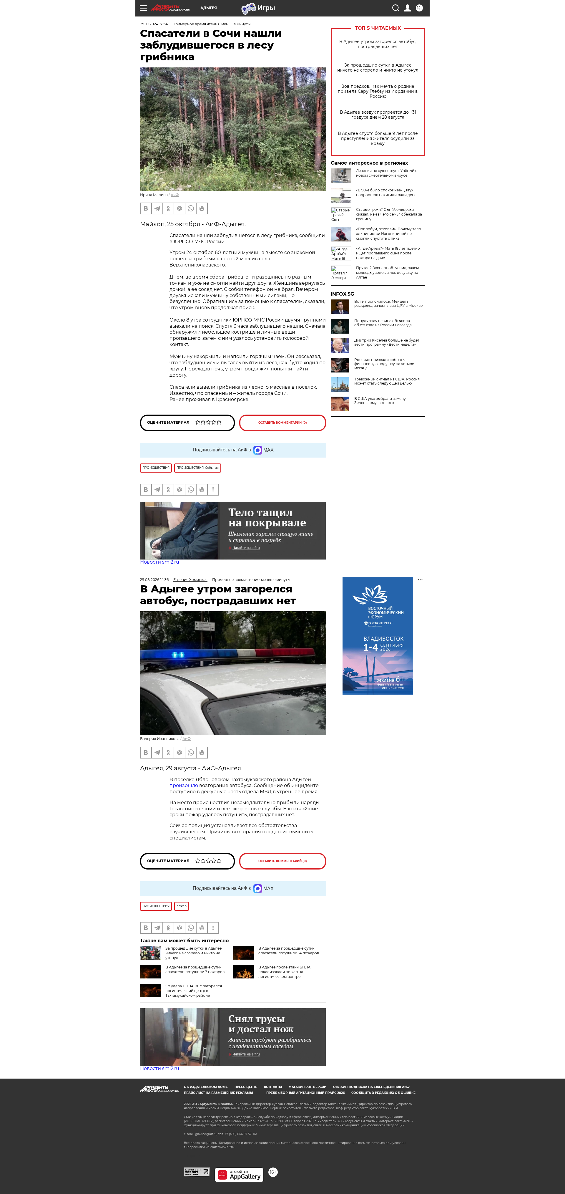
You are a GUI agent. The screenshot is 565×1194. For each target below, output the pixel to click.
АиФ (175, 195)
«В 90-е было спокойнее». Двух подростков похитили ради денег (387, 192)
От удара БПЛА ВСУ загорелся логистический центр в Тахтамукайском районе (193, 991)
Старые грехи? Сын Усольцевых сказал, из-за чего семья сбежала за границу (389, 214)
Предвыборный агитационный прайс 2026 (305, 1093)
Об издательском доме (206, 1087)
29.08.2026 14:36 (154, 579)
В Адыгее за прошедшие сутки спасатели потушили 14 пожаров (288, 950)
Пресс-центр (246, 1087)
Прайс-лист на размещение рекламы (218, 1093)
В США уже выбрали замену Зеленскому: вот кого (380, 401)
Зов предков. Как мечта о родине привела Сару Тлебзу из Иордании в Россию (378, 91)
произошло (184, 785)
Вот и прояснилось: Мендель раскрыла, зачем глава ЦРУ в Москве (388, 303)
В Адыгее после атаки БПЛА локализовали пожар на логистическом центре (284, 972)
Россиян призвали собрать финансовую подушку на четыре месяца (384, 364)
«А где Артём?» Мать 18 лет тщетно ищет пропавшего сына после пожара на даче (388, 253)
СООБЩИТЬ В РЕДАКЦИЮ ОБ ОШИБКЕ (383, 1093)
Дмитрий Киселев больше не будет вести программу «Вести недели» (386, 342)
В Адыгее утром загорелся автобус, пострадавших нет (377, 44)
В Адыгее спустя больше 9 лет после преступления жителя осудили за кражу (378, 138)
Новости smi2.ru (159, 562)
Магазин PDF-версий (307, 1087)
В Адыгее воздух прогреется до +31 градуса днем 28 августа (378, 115)
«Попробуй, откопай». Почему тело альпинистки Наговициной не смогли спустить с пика (388, 234)
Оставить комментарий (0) (282, 423)
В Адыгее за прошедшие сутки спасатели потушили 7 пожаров (195, 969)
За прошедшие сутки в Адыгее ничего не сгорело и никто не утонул (377, 68)
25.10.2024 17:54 (154, 24)
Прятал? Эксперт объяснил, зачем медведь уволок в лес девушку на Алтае (387, 272)
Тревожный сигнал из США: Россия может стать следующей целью (387, 381)
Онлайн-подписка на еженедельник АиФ (371, 1087)
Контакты (273, 1087)
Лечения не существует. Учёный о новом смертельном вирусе (387, 173)
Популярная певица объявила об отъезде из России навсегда (383, 323)
